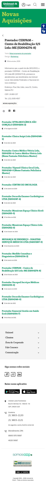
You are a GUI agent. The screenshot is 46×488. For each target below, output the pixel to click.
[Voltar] (3, 35)
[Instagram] (13, 374)
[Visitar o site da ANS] (22, 463)
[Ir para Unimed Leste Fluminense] (10, 5)
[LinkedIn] (9, 111)
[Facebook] (14, 111)
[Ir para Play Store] (12, 391)
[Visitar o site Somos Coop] (22, 454)
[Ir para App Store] (29, 391)
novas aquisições (10, 103)
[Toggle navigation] (43, 5)
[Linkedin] (19, 374)
